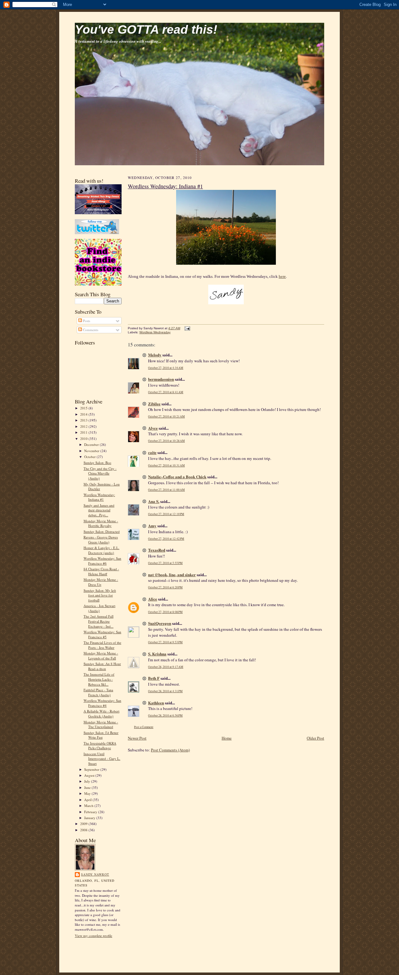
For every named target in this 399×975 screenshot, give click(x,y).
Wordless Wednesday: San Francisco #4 (102, 703)
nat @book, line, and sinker (172, 574)
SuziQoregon (159, 623)
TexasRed (156, 550)
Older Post (315, 738)
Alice (152, 599)
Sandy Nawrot (95, 874)
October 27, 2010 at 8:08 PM (165, 612)
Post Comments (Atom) (170, 750)
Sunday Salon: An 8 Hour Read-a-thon (102, 666)
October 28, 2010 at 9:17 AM (165, 667)
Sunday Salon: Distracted (102, 531)
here (282, 276)
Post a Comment (143, 727)
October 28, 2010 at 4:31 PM (165, 691)
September (92, 769)
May (88, 793)
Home (227, 738)
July (87, 781)
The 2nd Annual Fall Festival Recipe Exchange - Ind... (98, 621)
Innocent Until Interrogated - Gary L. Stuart (102, 758)
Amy (152, 526)
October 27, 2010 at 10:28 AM (166, 441)
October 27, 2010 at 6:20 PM (165, 587)
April (88, 799)
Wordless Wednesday (155, 332)
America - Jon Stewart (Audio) (99, 608)
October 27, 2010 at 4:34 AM (165, 368)
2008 (84, 830)
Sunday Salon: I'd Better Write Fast (101, 735)
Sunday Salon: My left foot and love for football (100, 595)
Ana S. (153, 501)
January (90, 817)
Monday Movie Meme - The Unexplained (101, 724)
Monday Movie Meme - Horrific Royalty (101, 523)
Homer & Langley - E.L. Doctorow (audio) (101, 550)
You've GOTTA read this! (146, 29)
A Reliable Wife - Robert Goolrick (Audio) (101, 713)
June (88, 787)
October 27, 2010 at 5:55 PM (165, 563)
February (91, 811)
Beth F (154, 678)
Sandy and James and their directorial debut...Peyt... (99, 510)
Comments (90, 329)
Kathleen (156, 703)
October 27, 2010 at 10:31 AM (166, 465)
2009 (84, 823)
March (89, 805)
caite (152, 452)
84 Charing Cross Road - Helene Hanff (101, 571)
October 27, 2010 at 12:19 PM (166, 514)
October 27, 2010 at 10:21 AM (166, 416)
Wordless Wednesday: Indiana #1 (99, 497)
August (89, 775)
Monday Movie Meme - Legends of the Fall (101, 655)
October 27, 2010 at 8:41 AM (165, 392)
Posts (86, 320)
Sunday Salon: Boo (97, 462)
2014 (84, 414)
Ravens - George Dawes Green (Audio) (101, 539)
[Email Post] (186, 328)
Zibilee (154, 404)
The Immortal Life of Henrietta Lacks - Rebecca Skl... (99, 679)
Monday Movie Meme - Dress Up (101, 582)
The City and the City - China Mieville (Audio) (100, 473)
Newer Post (137, 738)
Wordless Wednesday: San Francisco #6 (102, 561)
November (92, 450)
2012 (84, 426)
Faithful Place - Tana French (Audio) (98, 692)
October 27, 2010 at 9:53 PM (165, 642)
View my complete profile (93, 935)
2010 (84, 438)
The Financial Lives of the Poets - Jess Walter (102, 645)
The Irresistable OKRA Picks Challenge (100, 746)
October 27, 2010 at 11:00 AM (166, 490)
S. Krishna (157, 654)
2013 (84, 420)
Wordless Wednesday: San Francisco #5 (102, 634)
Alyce (153, 428)
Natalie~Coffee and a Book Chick (177, 477)
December (92, 444)
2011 (84, 432)
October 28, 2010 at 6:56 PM (165, 715)
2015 (84, 408)
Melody (154, 355)
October (90, 456)
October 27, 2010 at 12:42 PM (166, 539)
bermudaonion (161, 379)
